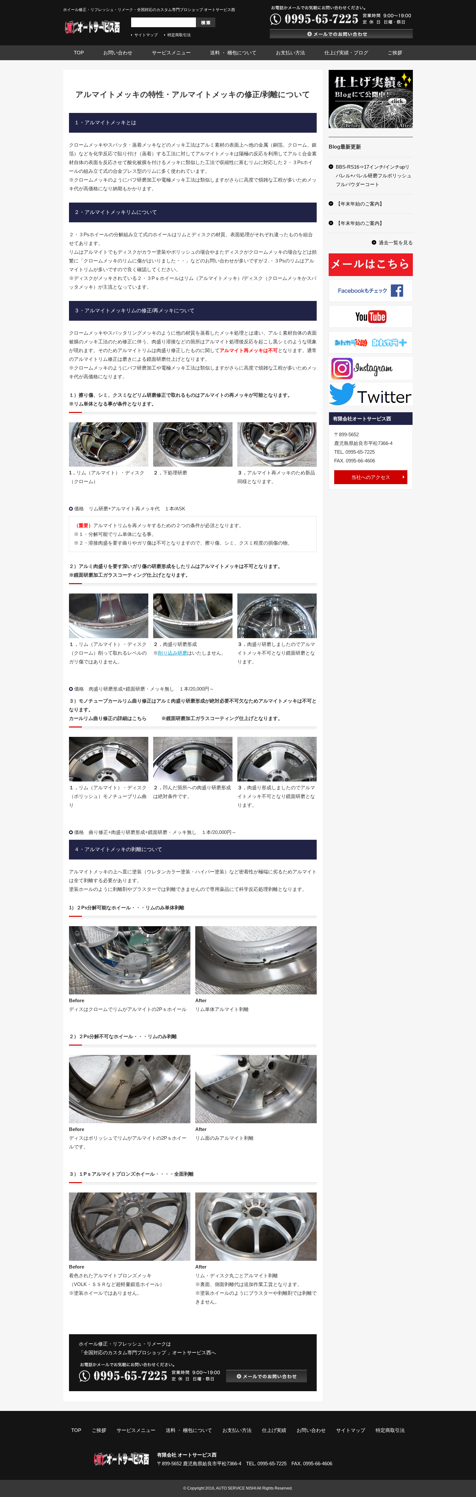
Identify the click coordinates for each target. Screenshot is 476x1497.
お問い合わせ (117, 52)
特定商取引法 (179, 35)
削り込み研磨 (172, 653)
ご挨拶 (395, 52)
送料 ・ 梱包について (233, 52)
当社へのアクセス (370, 477)
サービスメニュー (171, 52)
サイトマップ (146, 35)
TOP (79, 52)
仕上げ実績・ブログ (346, 52)
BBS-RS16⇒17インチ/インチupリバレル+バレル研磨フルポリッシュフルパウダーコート (374, 175)
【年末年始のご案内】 (360, 203)
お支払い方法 (290, 52)
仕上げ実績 (274, 1430)
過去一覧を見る (396, 242)
